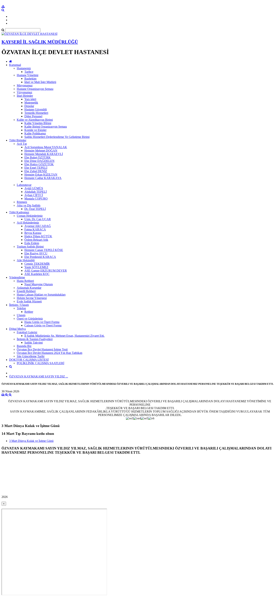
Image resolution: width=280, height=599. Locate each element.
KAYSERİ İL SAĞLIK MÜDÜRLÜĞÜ (40, 41)
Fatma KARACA (35, 229)
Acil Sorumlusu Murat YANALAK (45, 147)
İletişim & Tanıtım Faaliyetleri (35, 339)
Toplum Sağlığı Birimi (30, 246)
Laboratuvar (24, 184)
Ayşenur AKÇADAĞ (37, 226)
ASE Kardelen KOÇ (37, 274)
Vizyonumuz (24, 92)
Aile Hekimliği (26, 260)
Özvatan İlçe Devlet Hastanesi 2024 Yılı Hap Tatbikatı (49, 352)
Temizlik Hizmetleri (36, 112)
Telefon (21, 308)
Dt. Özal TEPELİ (35, 208)
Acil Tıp (22, 143)
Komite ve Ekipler (35, 130)
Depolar (29, 106)
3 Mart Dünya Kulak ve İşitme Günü (31, 440)
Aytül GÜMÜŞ (33, 188)
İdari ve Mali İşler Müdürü (40, 82)
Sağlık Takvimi (33, 342)
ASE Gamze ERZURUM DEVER (45, 270)
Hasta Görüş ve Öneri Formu (41, 322)
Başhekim (30, 78)
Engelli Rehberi (26, 291)
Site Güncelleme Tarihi (30, 356)
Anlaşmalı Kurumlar (29, 287)
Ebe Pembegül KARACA (40, 256)
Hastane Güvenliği (35, 109)
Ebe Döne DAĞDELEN (39, 160)
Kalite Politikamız (35, 133)
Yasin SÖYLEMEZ (36, 267)
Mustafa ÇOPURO (36, 198)
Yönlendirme (17, 277)
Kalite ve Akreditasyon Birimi (35, 119)
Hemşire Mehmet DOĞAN (40, 150)
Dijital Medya (17, 328)
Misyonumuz (25, 85)
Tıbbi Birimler (17, 140)
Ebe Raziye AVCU (35, 253)
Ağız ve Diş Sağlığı (28, 205)
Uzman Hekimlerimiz (30, 215)
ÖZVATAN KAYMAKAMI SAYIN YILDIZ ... (38, 376)
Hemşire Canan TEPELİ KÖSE (43, 250)
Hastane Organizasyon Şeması (35, 88)
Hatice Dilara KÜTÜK (38, 236)
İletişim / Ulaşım (19, 304)
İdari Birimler (25, 95)
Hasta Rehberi (25, 280)
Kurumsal (15, 64)
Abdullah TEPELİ (35, 191)
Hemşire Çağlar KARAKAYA (43, 178)
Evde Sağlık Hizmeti (29, 301)
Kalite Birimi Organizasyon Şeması (45, 126)
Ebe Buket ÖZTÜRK (37, 157)
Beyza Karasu (32, 232)
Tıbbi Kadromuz (19, 212)
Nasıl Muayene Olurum (38, 284)
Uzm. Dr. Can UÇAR (37, 219)
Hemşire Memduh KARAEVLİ (43, 154)
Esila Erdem (31, 243)
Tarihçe (28, 71)
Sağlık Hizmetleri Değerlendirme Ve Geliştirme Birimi (57, 136)
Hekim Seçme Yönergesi (32, 298)
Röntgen (22, 202)
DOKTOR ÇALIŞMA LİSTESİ (29, 359)
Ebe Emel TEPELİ (35, 167)
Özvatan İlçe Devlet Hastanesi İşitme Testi (42, 349)
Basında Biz (24, 346)
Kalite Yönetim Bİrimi (37, 123)
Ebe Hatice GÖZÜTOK (39, 164)
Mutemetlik (31, 102)
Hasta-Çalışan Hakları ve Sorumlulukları (41, 294)
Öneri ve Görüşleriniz (30, 318)
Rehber (28, 311)
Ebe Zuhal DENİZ (35, 171)
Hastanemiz (24, 68)
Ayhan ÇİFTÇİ (33, 195)
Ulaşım (21, 315)
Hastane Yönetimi (27, 75)
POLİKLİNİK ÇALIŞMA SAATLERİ (40, 363)
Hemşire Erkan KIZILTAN (40, 174)
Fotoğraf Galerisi (27, 332)
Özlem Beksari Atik (36, 239)
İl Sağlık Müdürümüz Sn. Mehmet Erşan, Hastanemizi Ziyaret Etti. (64, 335)
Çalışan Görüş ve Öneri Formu (43, 325)
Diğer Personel (33, 116)
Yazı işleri (30, 99)
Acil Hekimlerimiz (28, 222)
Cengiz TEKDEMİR (37, 263)
